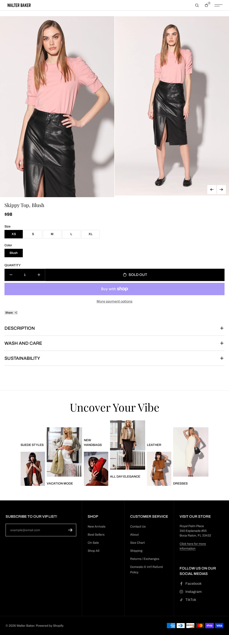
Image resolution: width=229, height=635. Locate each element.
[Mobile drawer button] (218, 5)
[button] (70, 530)
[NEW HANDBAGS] (96, 469)
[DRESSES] (190, 452)
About (134, 534)
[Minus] (11, 275)
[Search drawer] (197, 5)
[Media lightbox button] (57, 106)
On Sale (93, 542)
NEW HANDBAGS (93, 443)
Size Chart (137, 542)
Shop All (93, 550)
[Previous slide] (211, 189)
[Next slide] (221, 189)
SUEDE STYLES (32, 445)
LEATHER (154, 445)
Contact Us (138, 526)
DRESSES (180, 483)
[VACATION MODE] (64, 452)
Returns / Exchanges (144, 559)
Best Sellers (96, 534)
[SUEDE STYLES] (33, 469)
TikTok (190, 600)
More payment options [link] (114, 301)
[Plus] (39, 275)
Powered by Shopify (50, 625)
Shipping (136, 550)
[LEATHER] (159, 469)
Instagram (193, 592)
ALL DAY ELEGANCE (125, 476)
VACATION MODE (60, 483)
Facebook (193, 583)
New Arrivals (96, 526)
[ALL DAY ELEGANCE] (127, 445)
